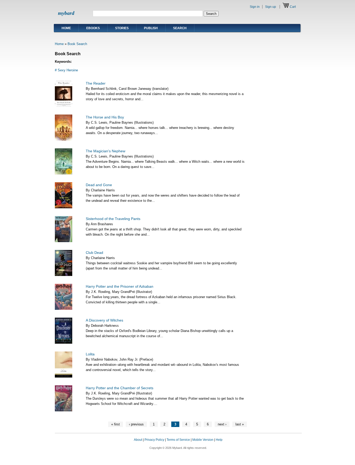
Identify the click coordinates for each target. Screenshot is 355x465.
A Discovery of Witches (104, 320)
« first (115, 424)
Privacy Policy (154, 440)
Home (66, 28)
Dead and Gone (99, 185)
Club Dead (94, 252)
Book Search (77, 44)
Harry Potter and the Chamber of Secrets (119, 388)
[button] (291, 444)
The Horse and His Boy (105, 117)
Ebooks (93, 28)
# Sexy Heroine (66, 70)
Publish (151, 28)
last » (239, 424)
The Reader (96, 83)
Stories (122, 28)
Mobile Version (202, 440)
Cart (293, 7)
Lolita (90, 354)
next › (222, 424)
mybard (66, 13)
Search (180, 28)
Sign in (255, 7)
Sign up (270, 7)
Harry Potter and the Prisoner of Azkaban (119, 286)
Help (219, 440)
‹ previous (136, 424)
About (138, 440)
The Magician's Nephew (105, 151)
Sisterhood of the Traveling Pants (113, 219)
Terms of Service (178, 440)
